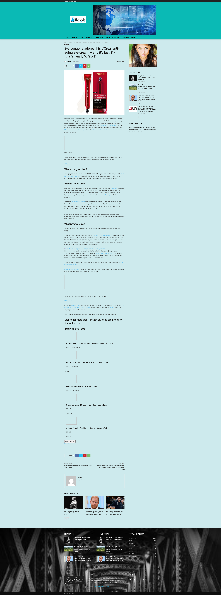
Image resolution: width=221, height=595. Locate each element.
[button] (154, 37)
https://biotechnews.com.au (84, 479)
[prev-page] (65, 518)
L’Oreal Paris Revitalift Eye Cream (102, 130)
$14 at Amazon (68, 164)
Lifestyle (71, 42)
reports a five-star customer (102, 235)
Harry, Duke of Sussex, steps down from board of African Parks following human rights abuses (94, 513)
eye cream (114, 188)
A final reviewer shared (71, 269)
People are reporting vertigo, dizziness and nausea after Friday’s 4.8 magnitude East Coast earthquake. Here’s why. (142, 129)
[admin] (65, 61)
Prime (111, 307)
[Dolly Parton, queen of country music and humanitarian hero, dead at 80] (73, 502)
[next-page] (68, 518)
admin (69, 61)
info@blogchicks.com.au (102, 586)
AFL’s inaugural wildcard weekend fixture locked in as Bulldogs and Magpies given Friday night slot (114, 513)
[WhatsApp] (88, 66)
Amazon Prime (75, 305)
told (106, 195)
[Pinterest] (85, 66)
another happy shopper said (104, 253)
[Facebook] (77, 66)
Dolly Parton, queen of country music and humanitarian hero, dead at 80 (73, 513)
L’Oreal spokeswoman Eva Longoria (75, 130)
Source (66, 444)
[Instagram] (134, 580)
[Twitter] (81, 66)
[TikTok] (138, 580)
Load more (142, 117)
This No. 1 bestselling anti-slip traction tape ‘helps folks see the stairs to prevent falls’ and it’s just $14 (110, 467)
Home (65, 42)
